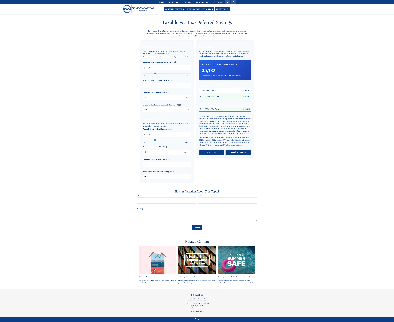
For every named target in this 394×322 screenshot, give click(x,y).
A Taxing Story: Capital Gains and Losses (194, 277)
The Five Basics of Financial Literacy (153, 277)
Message (140, 209)
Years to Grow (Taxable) (155, 146)
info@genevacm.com (199, 301)
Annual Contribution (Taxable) (158, 128)
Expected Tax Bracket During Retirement (162, 104)
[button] (162, 2)
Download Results (238, 152)
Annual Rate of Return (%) (156, 92)
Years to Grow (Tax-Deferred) (157, 80)
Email (200, 195)
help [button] (175, 62)
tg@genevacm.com (197, 308)
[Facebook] (233, 2)
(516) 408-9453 (199, 298)
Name (139, 195)
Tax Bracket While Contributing (158, 171)
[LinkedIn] (227, 2)
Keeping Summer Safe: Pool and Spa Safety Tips (236, 277)
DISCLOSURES (197, 311)
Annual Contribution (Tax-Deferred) (160, 62)
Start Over (211, 152)
